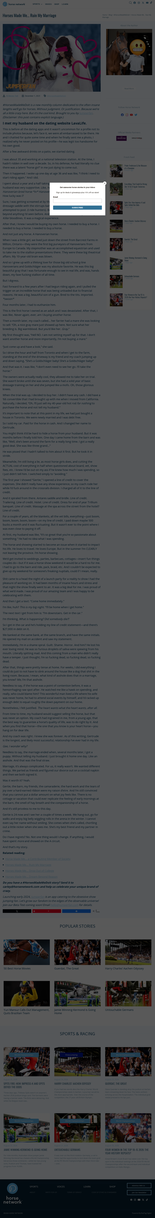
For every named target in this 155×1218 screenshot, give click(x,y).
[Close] (104, 183)
